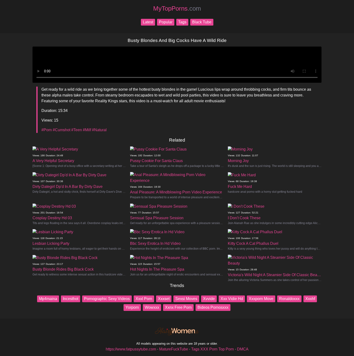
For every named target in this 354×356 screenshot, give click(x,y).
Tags (182, 22)
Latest (148, 22)
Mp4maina (48, 299)
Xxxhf (310, 299)
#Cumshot (61, 130)
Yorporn (132, 307)
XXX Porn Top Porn (217, 349)
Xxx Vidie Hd (232, 299)
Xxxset (164, 299)
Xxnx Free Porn (178, 307)
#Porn (46, 130)
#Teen (76, 130)
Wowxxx (152, 307)
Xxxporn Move (261, 299)
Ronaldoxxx (289, 299)
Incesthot (70, 299)
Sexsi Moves (186, 299)
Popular (165, 22)
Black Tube (201, 22)
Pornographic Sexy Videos (107, 299)
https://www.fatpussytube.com (131, 349)
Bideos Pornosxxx (213, 307)
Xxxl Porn (144, 299)
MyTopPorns (177, 8)
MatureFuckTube (173, 349)
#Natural (99, 130)
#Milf (87, 130)
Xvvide (209, 299)
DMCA (243, 349)
